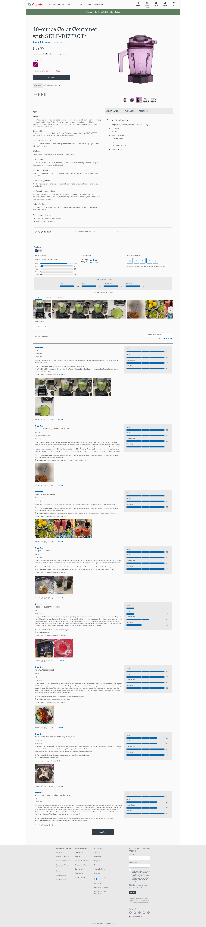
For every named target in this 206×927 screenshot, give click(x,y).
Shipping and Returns (82, 865)
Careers (58, 871)
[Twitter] (135, 912)
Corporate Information (63, 848)
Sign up (132, 892)
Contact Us (120, 231)
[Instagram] (148, 912)
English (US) (147, 6)
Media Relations (61, 875)
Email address (132, 855)
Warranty (129, 111)
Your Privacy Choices (101, 877)
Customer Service (81, 848)
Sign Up (156, 6)
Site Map (97, 873)
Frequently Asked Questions (85, 231)
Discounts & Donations (63, 861)
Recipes (61, 4)
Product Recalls (80, 877)
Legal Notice (98, 861)
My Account (98, 848)
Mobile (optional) (133, 862)
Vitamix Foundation (62, 857)
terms (139, 887)
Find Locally (51, 77)
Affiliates (97, 853)
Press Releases (61, 879)
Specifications (113, 111)
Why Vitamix (71, 4)
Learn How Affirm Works (102, 887)
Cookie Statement (100, 869)
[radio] (125, 100)
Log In (165, 6)
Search (138, 6)
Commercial (98, 4)
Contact (77, 857)
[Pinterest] (139, 912)
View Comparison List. (52, 85)
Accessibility (98, 883)
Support (89, 4)
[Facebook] (130, 912)
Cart (174, 5)
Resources (143, 111)
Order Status (79, 853)
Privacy (96, 865)
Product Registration (82, 861)
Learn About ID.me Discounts (100, 892)
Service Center (80, 869)
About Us (59, 853)
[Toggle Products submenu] (47, 4)
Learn (81, 4)
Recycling (97, 857)
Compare (37, 85)
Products (52, 4)
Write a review (57, 42)
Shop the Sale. (115, 12)
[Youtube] (144, 912)
